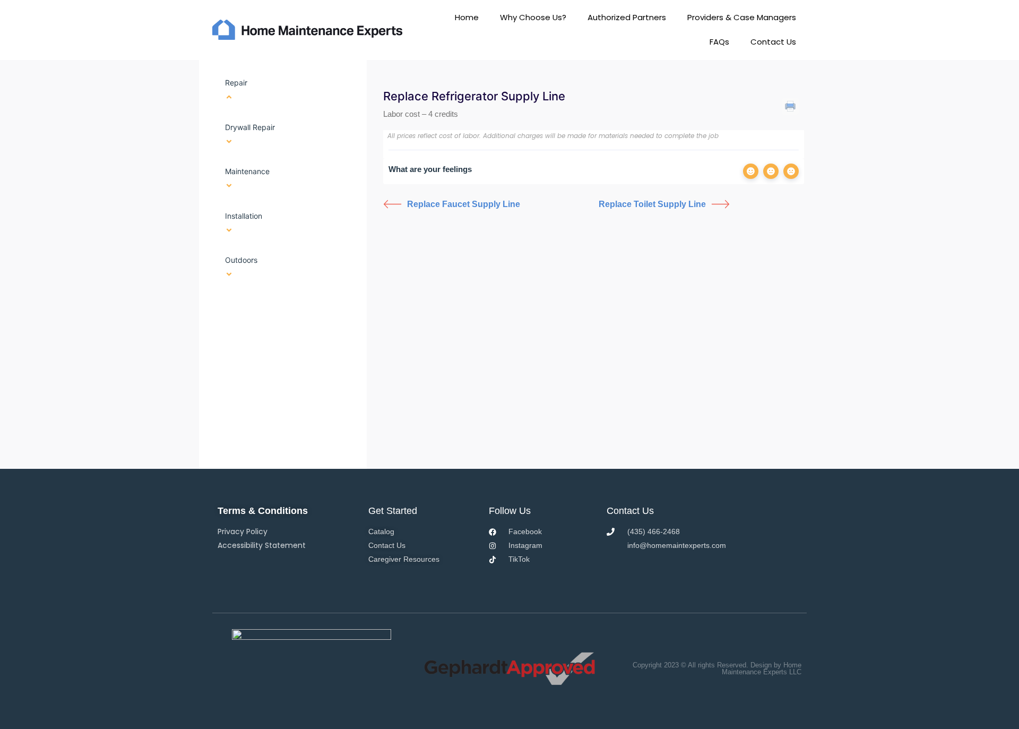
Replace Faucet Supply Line (463, 204)
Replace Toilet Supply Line (652, 204)
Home (467, 17)
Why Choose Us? (533, 17)
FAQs (719, 41)
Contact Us (773, 41)
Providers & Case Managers (741, 17)
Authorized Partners (627, 17)
